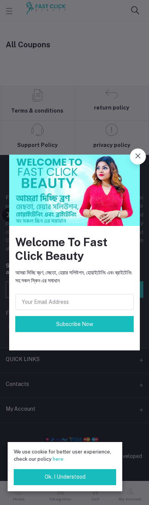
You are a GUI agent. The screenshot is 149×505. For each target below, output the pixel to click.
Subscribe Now (74, 324)
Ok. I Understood (65, 477)
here (58, 459)
